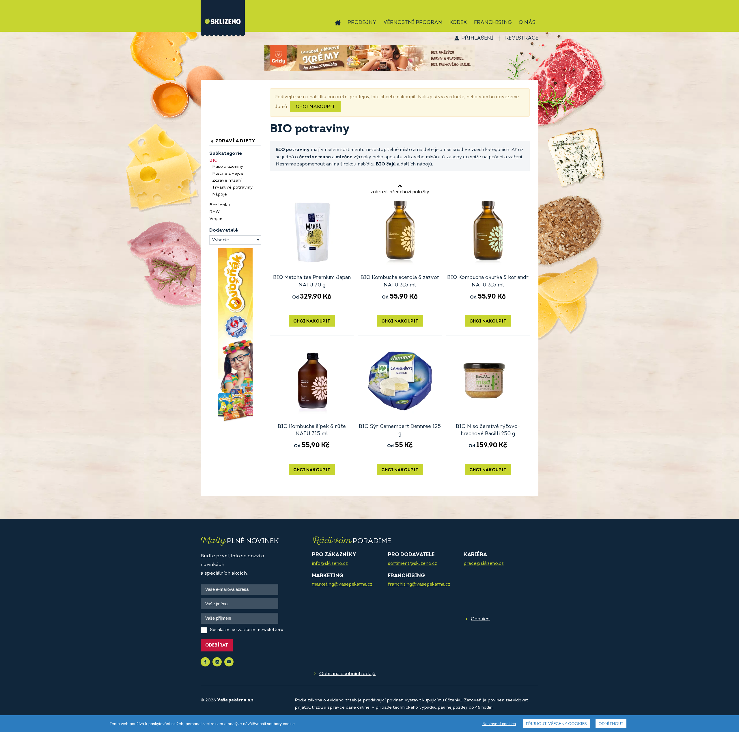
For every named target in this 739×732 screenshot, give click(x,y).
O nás (527, 22)
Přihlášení (477, 38)
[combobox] (235, 240)
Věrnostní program (413, 22)
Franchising (493, 22)
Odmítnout (611, 724)
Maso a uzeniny (227, 167)
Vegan (215, 219)
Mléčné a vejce (227, 174)
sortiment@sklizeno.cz (412, 563)
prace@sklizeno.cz (484, 563)
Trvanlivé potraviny (232, 187)
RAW (214, 212)
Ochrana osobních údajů (347, 673)
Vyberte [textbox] (220, 240)
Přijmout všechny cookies (556, 724)
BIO (213, 161)
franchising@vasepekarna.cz (419, 584)
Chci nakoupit (315, 107)
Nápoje (219, 194)
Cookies (480, 618)
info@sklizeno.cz (330, 563)
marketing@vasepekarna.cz (342, 584)
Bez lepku (219, 205)
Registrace (521, 38)
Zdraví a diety (234, 141)
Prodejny (362, 22)
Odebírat (216, 645)
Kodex (458, 22)
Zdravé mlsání (227, 180)
